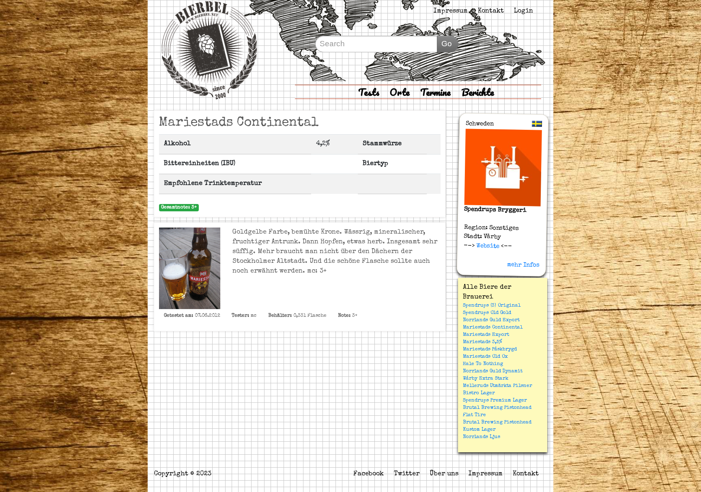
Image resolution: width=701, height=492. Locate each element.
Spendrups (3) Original (491, 305)
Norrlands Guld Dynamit (493, 371)
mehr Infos (523, 265)
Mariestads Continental (493, 327)
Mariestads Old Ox (485, 356)
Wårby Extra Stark (485, 378)
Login (523, 11)
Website (487, 246)
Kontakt (491, 11)
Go (446, 43)
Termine (435, 92)
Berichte (477, 92)
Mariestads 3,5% (482, 342)
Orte (400, 92)
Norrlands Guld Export (491, 320)
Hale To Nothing (483, 364)
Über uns (444, 474)
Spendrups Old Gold (487, 313)
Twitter (406, 474)
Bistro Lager (479, 393)
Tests (368, 92)
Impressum (451, 11)
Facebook (368, 474)
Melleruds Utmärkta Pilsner (497, 386)
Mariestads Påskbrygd (490, 349)
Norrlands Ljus (481, 437)
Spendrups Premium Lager (495, 400)
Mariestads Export (486, 335)
